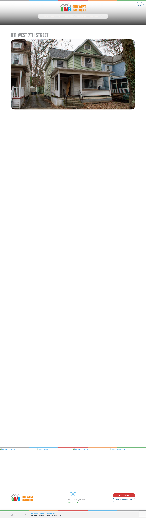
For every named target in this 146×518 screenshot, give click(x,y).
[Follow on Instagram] (142, 4)
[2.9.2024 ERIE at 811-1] (73, 337)
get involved (124, 495)
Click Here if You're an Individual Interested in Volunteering (42, 191)
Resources (81, 16)
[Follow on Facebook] (137, 4)
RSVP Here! (73, 246)
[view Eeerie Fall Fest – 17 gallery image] (55, 466)
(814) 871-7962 (73, 502)
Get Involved (95, 16)
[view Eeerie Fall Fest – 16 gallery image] (91, 466)
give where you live (124, 500)
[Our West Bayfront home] (73, 7)
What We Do (68, 16)
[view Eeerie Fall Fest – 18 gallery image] (18, 466)
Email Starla (47, 416)
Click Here (47, 377)
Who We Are (55, 16)
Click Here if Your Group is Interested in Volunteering (98, 191)
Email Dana (99, 375)
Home (46, 16)
